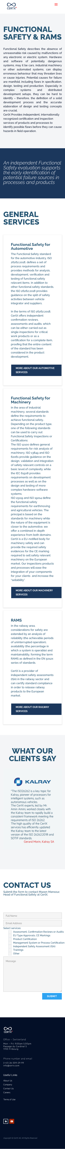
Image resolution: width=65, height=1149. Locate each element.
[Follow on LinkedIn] (5, 1121)
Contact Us (8, 1088)
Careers (6, 1092)
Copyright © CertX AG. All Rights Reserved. (20, 1138)
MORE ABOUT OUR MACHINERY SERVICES (34, 592)
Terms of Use (9, 1099)
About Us (7, 1080)
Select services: (12, 928)
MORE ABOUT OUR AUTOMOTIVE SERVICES (35, 370)
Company (8, 1084)
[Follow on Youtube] (11, 1121)
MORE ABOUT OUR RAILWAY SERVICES (32, 709)
